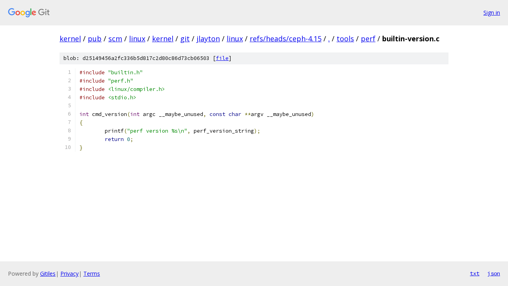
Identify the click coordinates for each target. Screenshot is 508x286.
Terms (91, 273)
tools (345, 38)
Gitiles (48, 273)
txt (474, 273)
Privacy (69, 273)
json (493, 273)
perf (368, 38)
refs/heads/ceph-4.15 (285, 38)
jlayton (208, 38)
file (222, 58)
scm (115, 38)
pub (95, 38)
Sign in (491, 12)
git (185, 38)
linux (137, 38)
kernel (70, 38)
